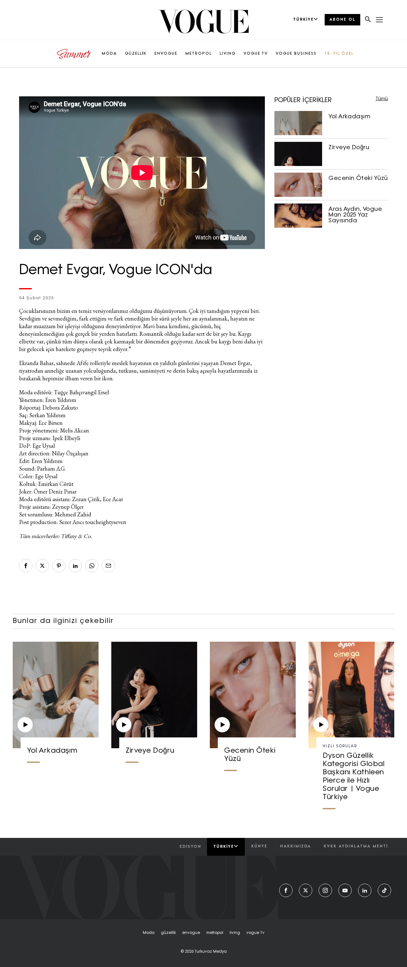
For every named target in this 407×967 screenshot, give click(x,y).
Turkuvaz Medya (211, 952)
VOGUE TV (256, 54)
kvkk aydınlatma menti (356, 846)
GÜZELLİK (136, 54)
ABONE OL (342, 20)
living (235, 933)
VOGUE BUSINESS (296, 54)
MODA (109, 54)
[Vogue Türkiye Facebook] (286, 890)
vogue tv (255, 933)
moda (149, 933)
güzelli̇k (168, 933)
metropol (214, 933)
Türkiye (223, 847)
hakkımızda (295, 846)
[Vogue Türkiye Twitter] (305, 890)
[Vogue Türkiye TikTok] (384, 890)
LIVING (228, 54)
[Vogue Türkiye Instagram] (325, 890)
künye (259, 846)
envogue (191, 933)
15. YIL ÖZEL (339, 54)
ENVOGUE (166, 54)
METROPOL (198, 54)
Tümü (382, 99)
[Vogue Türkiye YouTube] (345, 890)
